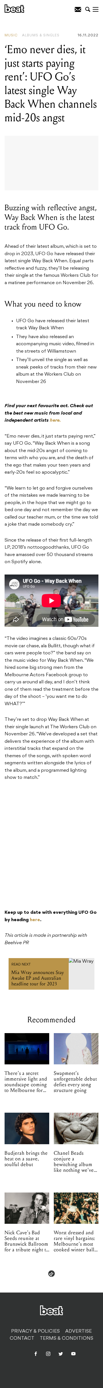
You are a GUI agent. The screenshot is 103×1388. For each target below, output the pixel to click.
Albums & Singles (41, 35)
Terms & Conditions (66, 1338)
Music (11, 35)
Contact (22, 1338)
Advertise (78, 1331)
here (35, 920)
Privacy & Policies (35, 1331)
